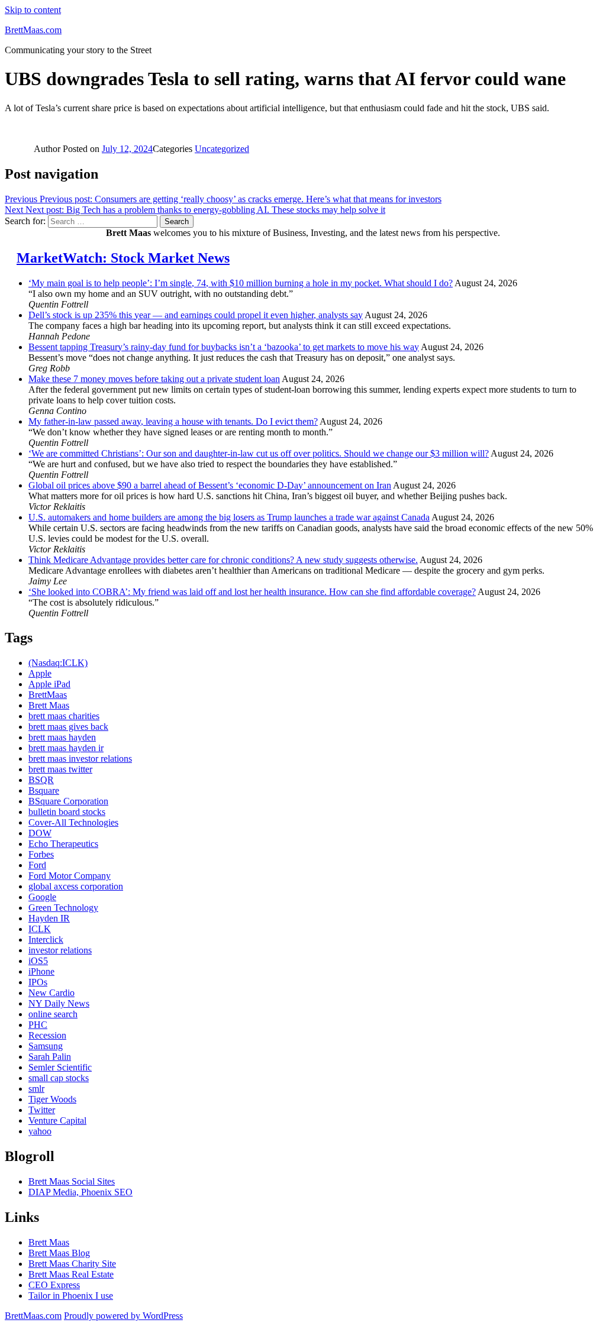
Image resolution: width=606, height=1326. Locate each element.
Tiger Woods (52, 1099)
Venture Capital (57, 1120)
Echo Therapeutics (63, 844)
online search (53, 1014)
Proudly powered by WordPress (123, 1316)
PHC (37, 1025)
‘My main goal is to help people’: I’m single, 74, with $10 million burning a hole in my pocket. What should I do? (240, 283)
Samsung (45, 1046)
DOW (39, 833)
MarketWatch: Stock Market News (123, 258)
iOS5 (38, 961)
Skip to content (33, 10)
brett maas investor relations (80, 758)
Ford (37, 865)
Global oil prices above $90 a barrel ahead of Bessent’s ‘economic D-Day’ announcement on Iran (209, 485)
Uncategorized (222, 149)
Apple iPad (49, 684)
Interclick (45, 939)
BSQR (41, 780)
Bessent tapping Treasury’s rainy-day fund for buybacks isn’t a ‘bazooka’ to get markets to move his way (223, 347)
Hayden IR (49, 918)
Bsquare (43, 790)
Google (42, 897)
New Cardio (51, 993)
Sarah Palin (49, 1057)
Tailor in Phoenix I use (70, 1296)
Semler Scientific (60, 1067)
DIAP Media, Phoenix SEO (80, 1192)
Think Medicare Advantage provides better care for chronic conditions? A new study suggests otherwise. (223, 560)
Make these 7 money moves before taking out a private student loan (154, 379)
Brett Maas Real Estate (71, 1274)
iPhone (41, 971)
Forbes (41, 854)
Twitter (41, 1110)
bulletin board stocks (66, 812)
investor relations (60, 950)
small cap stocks (58, 1078)
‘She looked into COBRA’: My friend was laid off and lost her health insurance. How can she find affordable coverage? (252, 592)
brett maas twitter (60, 769)
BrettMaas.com (33, 30)
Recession (47, 1035)
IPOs (37, 982)
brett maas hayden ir (66, 748)
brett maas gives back (68, 727)
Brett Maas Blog (59, 1253)
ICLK (39, 929)
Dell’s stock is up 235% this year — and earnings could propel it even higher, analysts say (195, 315)
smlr (36, 1089)
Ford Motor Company (69, 876)
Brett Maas (48, 705)
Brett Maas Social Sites (71, 1181)
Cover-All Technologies (73, 822)
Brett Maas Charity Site (72, 1264)
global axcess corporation (75, 886)
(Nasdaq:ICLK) (58, 663)
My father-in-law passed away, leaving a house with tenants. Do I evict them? (173, 421)
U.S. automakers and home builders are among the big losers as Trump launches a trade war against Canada (229, 517)
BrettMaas (47, 695)
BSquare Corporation (68, 801)
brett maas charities (63, 716)
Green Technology (63, 908)
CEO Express (54, 1285)
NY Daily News (58, 1003)
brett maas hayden (62, 737)
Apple (39, 673)
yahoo (39, 1131)
